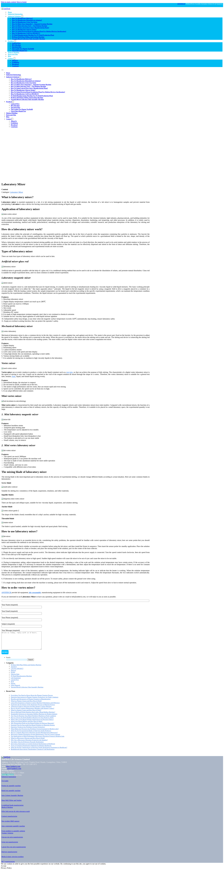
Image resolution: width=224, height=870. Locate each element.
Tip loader (5, 781)
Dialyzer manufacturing (9, 852)
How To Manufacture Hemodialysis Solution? (27, 20)
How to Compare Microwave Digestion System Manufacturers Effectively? (34, 732)
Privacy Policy (18, 775)
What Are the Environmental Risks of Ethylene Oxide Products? (31, 731)
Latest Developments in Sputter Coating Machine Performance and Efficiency (35, 703)
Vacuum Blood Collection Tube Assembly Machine (28, 39)
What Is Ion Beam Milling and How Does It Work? (26, 721)
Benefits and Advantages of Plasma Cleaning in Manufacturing (31, 699)
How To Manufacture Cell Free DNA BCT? (26, 33)
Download (15, 64)
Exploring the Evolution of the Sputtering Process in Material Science (33, 704)
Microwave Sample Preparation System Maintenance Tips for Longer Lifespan (35, 734)
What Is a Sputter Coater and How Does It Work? (26, 710)
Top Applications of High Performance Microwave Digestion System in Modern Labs (37, 736)
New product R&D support (10, 821)
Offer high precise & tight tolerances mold (16, 811)
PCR (12, 681)
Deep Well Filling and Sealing (11, 800)
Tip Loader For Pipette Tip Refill (23, 49)
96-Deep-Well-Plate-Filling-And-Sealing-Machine (28, 37)
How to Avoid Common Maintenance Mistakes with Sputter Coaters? (32, 708)
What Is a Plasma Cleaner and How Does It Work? (26, 701)
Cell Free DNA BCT (17, 668)
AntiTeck (14, 667)
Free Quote (8, 775)
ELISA (13, 672)
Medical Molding (13, 52)
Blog (9, 56)
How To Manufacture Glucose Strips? (24, 29)
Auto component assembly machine (13, 826)
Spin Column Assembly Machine (12, 795)
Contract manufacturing (9, 816)
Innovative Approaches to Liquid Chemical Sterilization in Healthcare (33, 744)
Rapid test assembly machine (11, 790)
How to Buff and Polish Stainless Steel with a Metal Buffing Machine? (33, 712)
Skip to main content (8, 2)
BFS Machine (16, 45)
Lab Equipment (16, 678)
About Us (15, 60)
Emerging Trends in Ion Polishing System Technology (28, 727)
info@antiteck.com (14, 768)
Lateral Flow (16, 43)
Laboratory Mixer (16, 192)
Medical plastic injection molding (13, 857)
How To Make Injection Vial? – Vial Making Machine (29, 26)
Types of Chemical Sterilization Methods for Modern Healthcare (31, 745)
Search (8, 657)
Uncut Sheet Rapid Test (19, 50)
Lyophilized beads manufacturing (12, 805)
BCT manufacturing (8, 861)
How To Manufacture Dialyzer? (22, 18)
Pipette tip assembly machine (11, 786)
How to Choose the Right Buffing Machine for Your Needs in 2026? (32, 717)
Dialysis (13, 670)
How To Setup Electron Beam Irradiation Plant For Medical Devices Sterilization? (39, 31)
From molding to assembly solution (13, 831)
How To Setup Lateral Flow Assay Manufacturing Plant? (30, 28)
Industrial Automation (15, 14)
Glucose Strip (15, 674)
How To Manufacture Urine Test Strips (24, 22)
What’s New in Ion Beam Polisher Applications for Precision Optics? (32, 719)
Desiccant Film (13, 54)
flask (13, 376)
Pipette (13, 683)
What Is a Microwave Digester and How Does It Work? (28, 738)
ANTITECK (181, 4)
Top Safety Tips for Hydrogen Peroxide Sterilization (27, 742)
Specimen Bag (16, 47)
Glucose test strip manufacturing (12, 837)
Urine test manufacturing (10, 842)
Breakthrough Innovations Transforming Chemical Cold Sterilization (32, 749)
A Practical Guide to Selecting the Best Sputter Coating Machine (31, 706)
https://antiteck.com (13, 766)
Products (11, 41)
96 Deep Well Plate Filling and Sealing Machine (26, 665)
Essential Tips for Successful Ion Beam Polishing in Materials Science (33, 725)
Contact (10, 58)
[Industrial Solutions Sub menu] (22, 16)
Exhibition (15, 62)
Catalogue (15, 66)
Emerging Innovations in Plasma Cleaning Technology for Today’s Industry (34, 697)
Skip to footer (22, 2)
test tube (70, 372)
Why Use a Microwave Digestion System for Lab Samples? (29, 740)
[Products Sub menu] (15, 41)
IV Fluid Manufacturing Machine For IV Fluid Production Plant (33, 35)
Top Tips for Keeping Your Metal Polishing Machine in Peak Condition (33, 716)
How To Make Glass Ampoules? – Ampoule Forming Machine (32, 24)
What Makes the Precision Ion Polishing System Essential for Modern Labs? (35, 729)
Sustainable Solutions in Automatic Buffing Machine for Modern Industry (34, 714)
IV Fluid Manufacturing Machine (21, 676)
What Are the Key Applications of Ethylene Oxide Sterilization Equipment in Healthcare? (39, 747)
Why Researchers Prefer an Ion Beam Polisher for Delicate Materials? (32, 723)
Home (10, 12)
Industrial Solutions (14, 16)
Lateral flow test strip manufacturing (14, 847)
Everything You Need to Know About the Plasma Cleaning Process (32, 695)
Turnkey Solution (7, 833)
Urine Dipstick (15, 685)
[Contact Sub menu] (14, 58)
